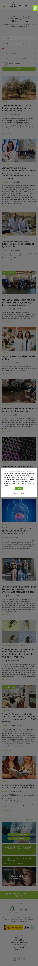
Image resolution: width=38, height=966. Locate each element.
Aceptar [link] (19, 488)
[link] (35, 8)
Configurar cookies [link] (19, 493)
